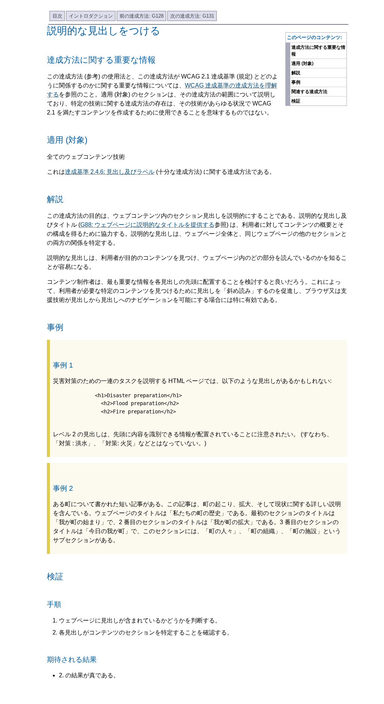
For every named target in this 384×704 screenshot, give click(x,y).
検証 (295, 101)
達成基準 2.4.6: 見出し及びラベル (109, 172)
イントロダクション (91, 16)
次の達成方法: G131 (192, 16)
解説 (295, 72)
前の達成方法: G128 (142, 16)
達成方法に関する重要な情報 (318, 51)
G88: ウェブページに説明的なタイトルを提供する (147, 225)
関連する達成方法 (309, 91)
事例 (295, 82)
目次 (57, 16)
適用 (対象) (302, 63)
